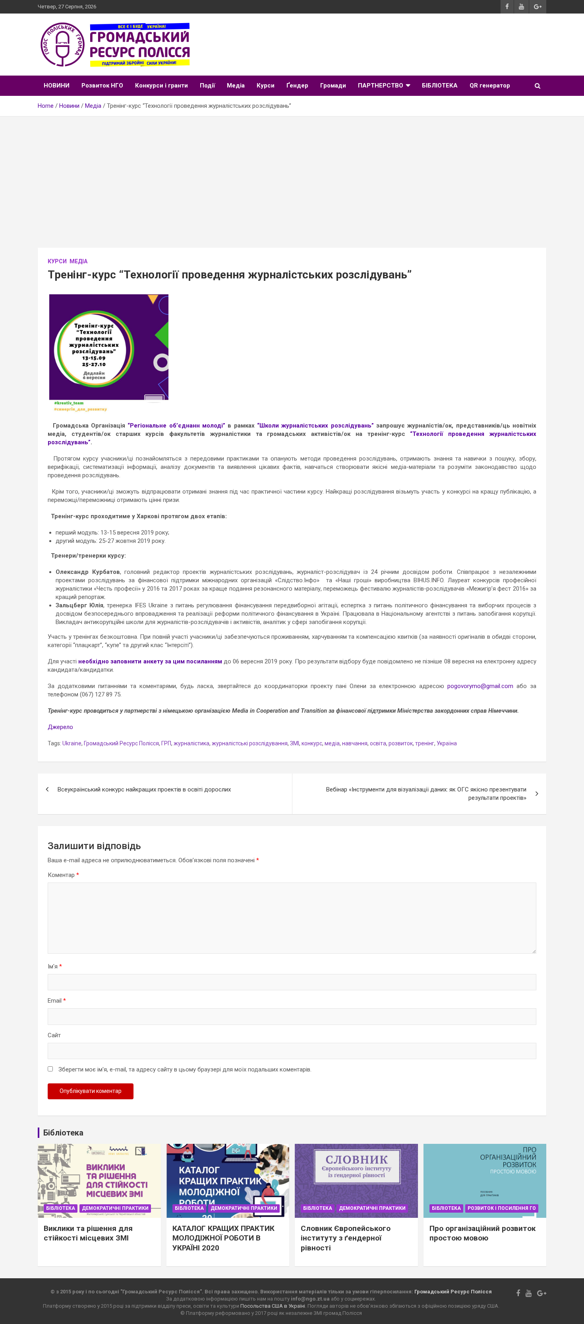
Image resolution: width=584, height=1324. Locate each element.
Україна (447, 743)
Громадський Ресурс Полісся (121, 743)
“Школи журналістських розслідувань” (315, 425)
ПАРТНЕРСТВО (380, 85)
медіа (332, 743)
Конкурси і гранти (161, 85)
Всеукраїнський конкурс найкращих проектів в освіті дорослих (144, 789)
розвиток (401, 743)
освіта (378, 743)
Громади (333, 85)
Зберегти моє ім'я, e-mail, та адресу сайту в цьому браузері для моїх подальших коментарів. (184, 1069)
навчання (354, 743)
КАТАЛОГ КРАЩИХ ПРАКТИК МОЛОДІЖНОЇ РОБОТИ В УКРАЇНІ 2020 (223, 1238)
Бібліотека (60, 1208)
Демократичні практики (115, 1208)
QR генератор (490, 85)
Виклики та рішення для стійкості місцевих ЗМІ (88, 1233)
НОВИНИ (57, 85)
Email (57, 1000)
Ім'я (55, 966)
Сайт (54, 1035)
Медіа (236, 85)
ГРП (166, 743)
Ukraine (71, 743)
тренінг (424, 743)
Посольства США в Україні (272, 1306)
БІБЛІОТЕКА (440, 85)
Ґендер (297, 85)
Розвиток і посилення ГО (502, 1208)
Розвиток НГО (102, 85)
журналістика (191, 743)
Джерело (60, 727)
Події (207, 85)
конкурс (312, 743)
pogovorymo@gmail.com (480, 686)
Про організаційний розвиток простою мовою (482, 1233)
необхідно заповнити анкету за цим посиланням (150, 661)
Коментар (63, 875)
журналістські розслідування (250, 743)
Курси (266, 85)
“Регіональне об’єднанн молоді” (176, 425)
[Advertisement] (292, 176)
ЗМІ (294, 743)
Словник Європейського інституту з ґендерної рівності (346, 1238)
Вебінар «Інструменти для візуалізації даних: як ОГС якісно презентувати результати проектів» (426, 793)
